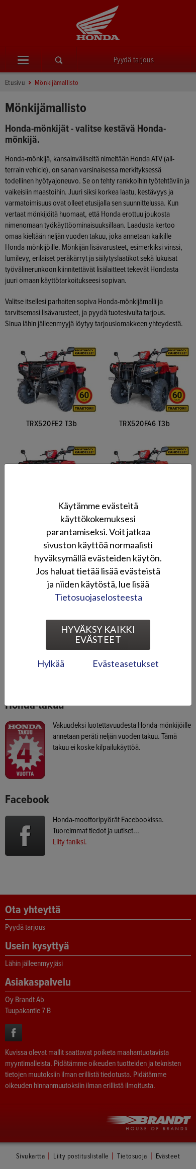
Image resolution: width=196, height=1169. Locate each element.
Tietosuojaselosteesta (98, 597)
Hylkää (50, 663)
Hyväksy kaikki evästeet (98, 634)
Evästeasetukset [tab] (125, 663)
